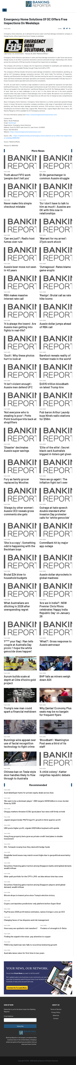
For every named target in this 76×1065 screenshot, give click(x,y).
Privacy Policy (55, 1012)
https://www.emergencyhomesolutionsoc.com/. (41, 115)
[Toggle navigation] (4, 10)
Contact (55, 1018)
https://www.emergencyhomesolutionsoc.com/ (25, 132)
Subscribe (20, 1026)
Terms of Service (55, 1009)
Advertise (56, 1015)
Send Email (12, 123)
